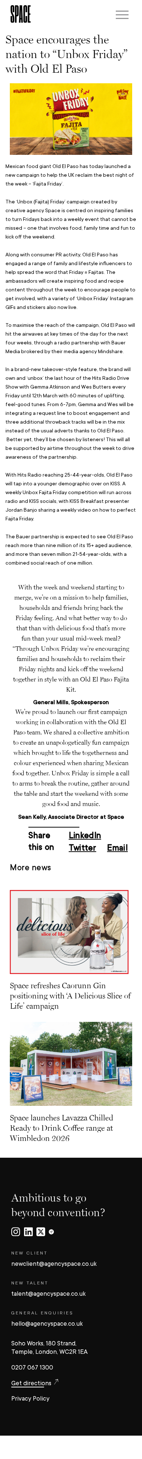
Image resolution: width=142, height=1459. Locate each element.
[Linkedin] (28, 1232)
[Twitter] (40, 1232)
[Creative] (51, 1232)
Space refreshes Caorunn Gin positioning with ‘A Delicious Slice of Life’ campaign (70, 996)
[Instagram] (15, 1232)
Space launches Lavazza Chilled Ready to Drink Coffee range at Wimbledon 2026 (61, 1128)
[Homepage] (21, 14)
